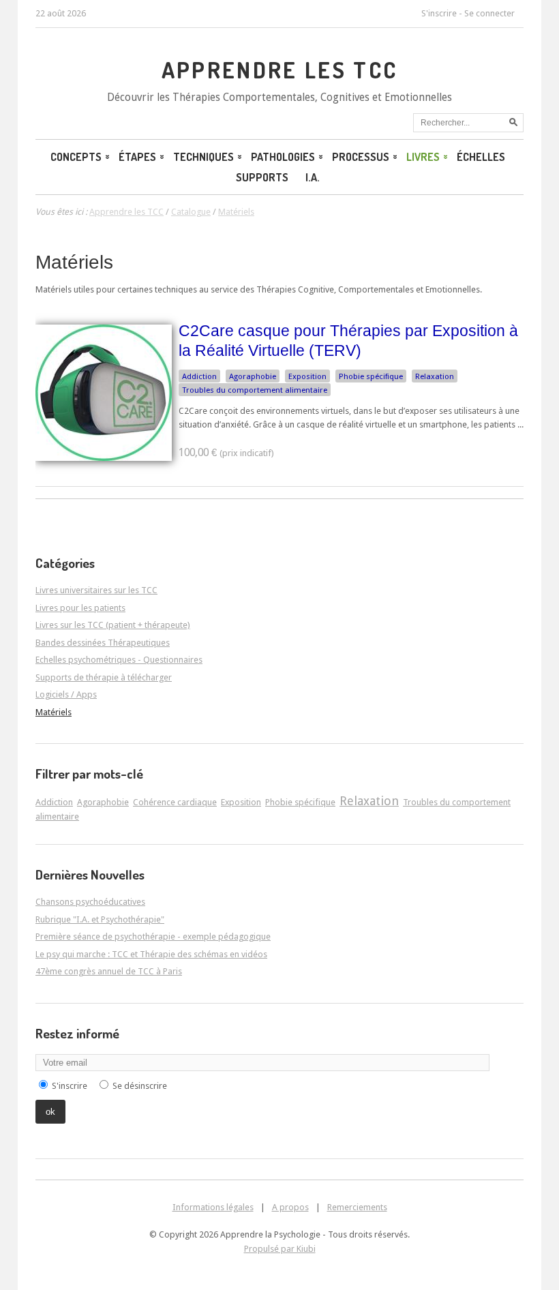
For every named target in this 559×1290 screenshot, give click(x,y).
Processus (360, 157)
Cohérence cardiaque (175, 802)
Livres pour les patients (80, 608)
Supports (262, 177)
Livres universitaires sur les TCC (96, 590)
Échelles (481, 157)
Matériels (74, 262)
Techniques (203, 157)
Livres (423, 157)
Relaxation (434, 376)
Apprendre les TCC (280, 69)
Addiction (199, 376)
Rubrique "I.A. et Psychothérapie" (99, 919)
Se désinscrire (139, 1086)
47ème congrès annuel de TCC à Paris (108, 971)
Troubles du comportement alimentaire (254, 390)
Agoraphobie (252, 376)
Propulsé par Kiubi (280, 1249)
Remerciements (357, 1207)
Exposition (307, 376)
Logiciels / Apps (66, 694)
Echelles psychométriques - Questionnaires (118, 660)
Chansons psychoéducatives (90, 902)
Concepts (76, 157)
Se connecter (489, 13)
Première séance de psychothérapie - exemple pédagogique (153, 936)
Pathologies (283, 157)
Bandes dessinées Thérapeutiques (102, 643)
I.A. (312, 177)
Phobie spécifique (371, 376)
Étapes (137, 157)
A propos (290, 1207)
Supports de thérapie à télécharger (103, 677)
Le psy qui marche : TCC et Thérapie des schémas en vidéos (151, 954)
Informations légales (213, 1207)
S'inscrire (439, 13)
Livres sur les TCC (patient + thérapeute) (112, 625)
